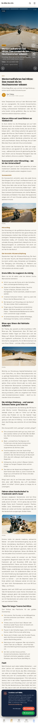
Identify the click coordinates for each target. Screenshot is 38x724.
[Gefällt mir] (34, 37)
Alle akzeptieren (28, 713)
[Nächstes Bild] (25, 29)
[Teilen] (34, 53)
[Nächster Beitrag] (35, 68)
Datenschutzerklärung (15, 704)
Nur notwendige (28, 708)
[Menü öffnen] (34, 3)
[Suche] (30, 3)
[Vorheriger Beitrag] (3, 68)
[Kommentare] (33, 45)
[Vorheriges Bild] (6, 29)
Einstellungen (17, 708)
